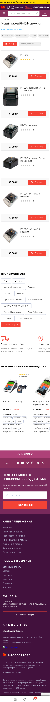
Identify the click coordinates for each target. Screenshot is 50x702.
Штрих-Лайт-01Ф (22, 36)
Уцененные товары (12, 544)
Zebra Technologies (35, 312)
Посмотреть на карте (25, 615)
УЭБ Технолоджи (35, 300)
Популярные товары (13, 531)
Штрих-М (18, 281)
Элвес (33, 36)
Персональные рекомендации (23, 366)
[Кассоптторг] (3, 7)
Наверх (27, 454)
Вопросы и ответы (12, 567)
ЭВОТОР (7, 293)
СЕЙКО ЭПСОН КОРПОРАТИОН (16, 306)
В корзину (39, 76)
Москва (28, 7)
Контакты (8, 587)
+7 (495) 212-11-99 (41, 7)
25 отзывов (23, 376)
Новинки (7, 527)
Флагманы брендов (12, 548)
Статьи (6, 571)
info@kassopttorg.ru (13, 630)
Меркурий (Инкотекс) (12, 287)
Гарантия (7, 579)
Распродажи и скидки (14, 535)
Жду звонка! (25, 504)
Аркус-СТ (21, 293)
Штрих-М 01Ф (7, 36)
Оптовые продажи (12, 552)
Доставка (7, 575)
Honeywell (8, 318)
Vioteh (40, 318)
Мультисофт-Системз (13, 300)
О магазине (8, 583)
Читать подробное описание (11, 29)
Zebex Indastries (25, 318)
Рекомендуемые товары (15, 540)
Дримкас (31, 287)
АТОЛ (6, 281)
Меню (43, 13)
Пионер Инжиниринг (12, 312)
